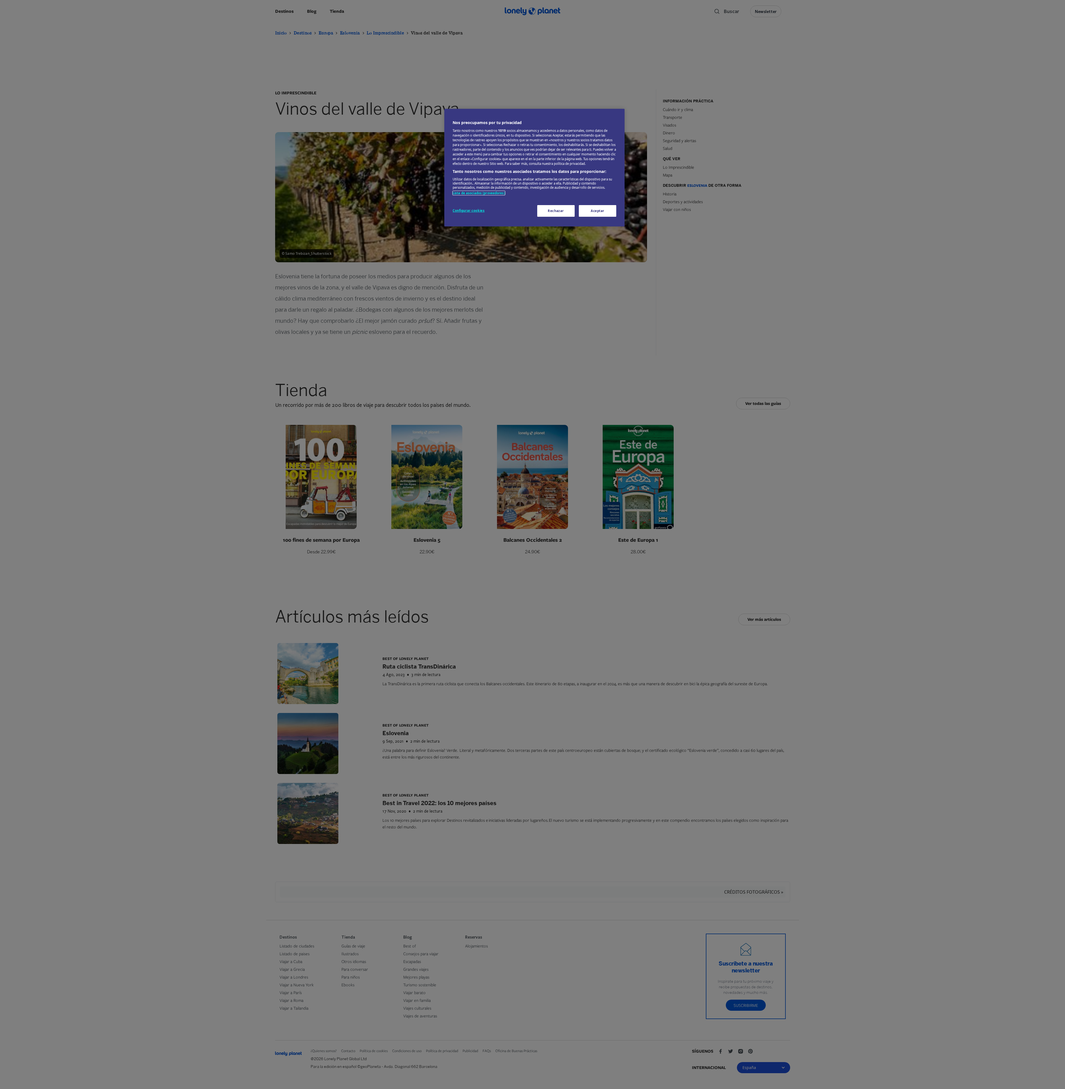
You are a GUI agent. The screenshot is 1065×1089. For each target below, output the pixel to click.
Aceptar (597, 211)
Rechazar (556, 211)
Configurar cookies (469, 210)
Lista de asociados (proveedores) (479, 193)
